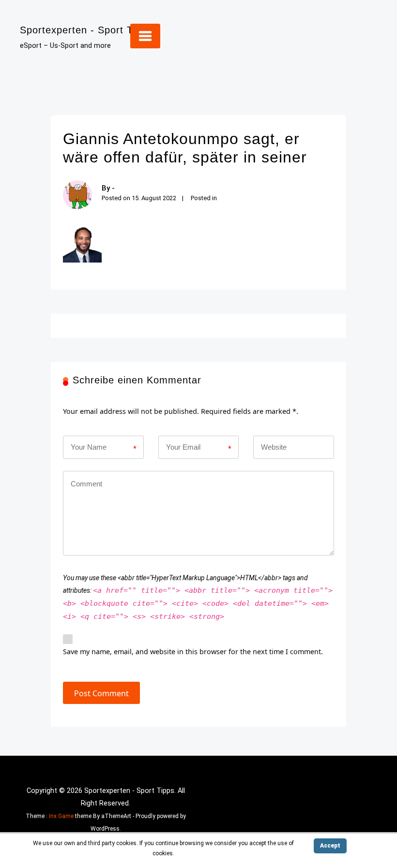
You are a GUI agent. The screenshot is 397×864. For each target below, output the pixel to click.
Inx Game (61, 816)
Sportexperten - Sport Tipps (86, 30)
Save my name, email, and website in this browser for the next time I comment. (193, 651)
